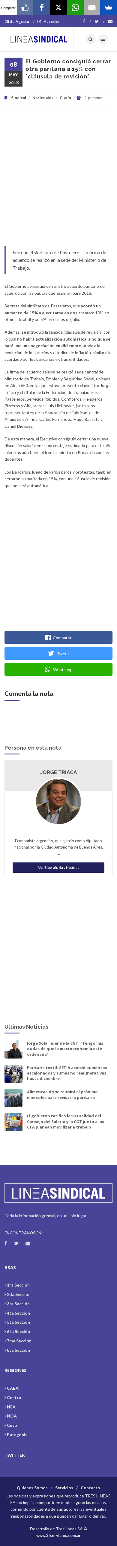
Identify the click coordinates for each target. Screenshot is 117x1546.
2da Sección (19, 1294)
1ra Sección (18, 1284)
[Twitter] (99, 21)
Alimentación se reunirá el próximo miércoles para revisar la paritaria (62, 1094)
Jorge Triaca (58, 772)
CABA (13, 1388)
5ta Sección (18, 1322)
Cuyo (12, 1425)
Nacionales (42, 97)
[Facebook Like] (25, 7)
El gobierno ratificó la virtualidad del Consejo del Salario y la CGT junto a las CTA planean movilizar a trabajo (65, 1121)
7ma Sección (19, 1340)
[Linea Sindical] (39, 39)
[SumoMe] (108, 7)
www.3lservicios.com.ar (58, 1535)
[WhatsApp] (75, 7)
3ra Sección (18, 1303)
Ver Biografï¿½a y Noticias (58, 867)
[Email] (92, 7)
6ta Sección (18, 1331)
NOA (12, 1415)
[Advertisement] (58, 178)
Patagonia (17, 1434)
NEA (11, 1406)
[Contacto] (110, 21)
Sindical (18, 97)
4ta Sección (18, 1313)
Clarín (65, 97)
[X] (58, 7)
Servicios (64, 1487)
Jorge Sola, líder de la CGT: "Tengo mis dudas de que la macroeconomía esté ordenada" (65, 1048)
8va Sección (18, 1350)
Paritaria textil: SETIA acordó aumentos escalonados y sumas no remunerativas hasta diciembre (67, 1073)
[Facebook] (87, 21)
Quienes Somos (32, 1487)
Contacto (90, 1487)
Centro (14, 1397)
